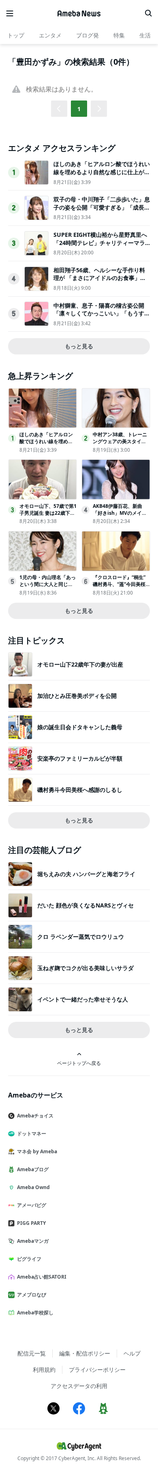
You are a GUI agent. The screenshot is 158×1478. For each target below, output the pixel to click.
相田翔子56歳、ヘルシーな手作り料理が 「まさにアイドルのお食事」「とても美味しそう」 (99, 278)
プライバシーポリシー (97, 1369)
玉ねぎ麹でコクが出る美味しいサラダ (85, 968)
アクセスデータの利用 (79, 1386)
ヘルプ (132, 1353)
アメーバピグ (31, 1205)
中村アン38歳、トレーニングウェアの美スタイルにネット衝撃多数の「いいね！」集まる (120, 444)
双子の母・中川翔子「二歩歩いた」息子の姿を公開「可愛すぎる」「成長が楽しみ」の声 (101, 207)
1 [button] (79, 109)
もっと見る (79, 346)
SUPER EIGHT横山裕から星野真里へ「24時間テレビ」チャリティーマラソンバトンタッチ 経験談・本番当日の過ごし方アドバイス (100, 246)
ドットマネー (31, 1133)
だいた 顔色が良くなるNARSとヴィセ (85, 905)
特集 (119, 35)
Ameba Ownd (33, 1187)
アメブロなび (31, 1294)
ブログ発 (87, 35)
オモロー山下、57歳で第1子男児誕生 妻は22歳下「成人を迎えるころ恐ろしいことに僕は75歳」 (48, 516)
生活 (145, 35)
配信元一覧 (31, 1353)
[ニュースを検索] (148, 13)
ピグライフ (29, 1258)
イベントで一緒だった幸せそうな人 (82, 999)
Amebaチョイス (35, 1115)
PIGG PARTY (31, 1223)
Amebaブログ (33, 1169)
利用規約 (44, 1369)
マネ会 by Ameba (37, 1151)
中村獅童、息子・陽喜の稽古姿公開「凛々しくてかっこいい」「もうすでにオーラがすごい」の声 (101, 313)
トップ (15, 35)
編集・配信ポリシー (84, 1353)
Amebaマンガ (33, 1240)
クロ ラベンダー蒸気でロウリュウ (80, 936)
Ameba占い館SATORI (41, 1276)
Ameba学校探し (35, 1312)
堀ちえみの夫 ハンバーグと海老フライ (86, 874)
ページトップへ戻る (79, 1063)
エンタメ (50, 35)
